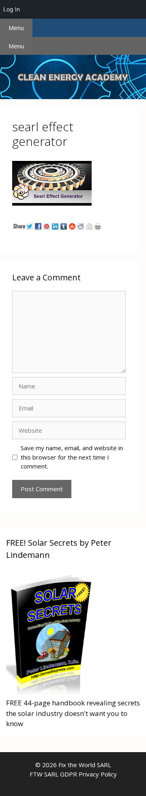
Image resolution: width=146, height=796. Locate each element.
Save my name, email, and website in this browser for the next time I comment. (72, 457)
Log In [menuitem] (11, 9)
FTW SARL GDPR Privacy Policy (73, 774)
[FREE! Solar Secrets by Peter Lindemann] (50, 692)
